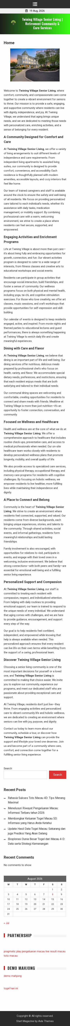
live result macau (56, 951)
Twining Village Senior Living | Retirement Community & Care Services (42, 23)
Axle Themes (46, 1021)
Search (8, 768)
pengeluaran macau (33, 951)
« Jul (6, 923)
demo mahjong (13, 976)
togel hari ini (11, 988)
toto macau (11, 955)
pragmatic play (12, 951)
